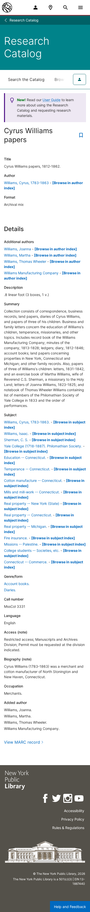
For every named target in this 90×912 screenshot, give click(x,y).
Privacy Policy (72, 819)
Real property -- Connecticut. (28, 515)
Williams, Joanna (17, 249)
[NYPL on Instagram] (68, 799)
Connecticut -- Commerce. (26, 562)
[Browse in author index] (55, 249)
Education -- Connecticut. (25, 457)
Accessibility (74, 811)
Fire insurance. (16, 538)
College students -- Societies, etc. (32, 550)
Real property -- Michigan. (25, 526)
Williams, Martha (17, 255)
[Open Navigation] (80, 7)
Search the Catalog (26, 79)
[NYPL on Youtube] (79, 799)
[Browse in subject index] (54, 433)
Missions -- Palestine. (21, 544)
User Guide (51, 100)
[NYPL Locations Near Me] (50, 7)
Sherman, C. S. (16, 440)
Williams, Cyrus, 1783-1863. (27, 422)
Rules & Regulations (68, 828)
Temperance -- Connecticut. (27, 469)
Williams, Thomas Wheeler (25, 261)
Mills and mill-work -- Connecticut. (32, 492)
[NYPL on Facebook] (45, 799)
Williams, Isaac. (16, 433)
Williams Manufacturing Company (31, 273)
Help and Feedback (70, 907)
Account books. (17, 584)
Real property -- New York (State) (31, 503)
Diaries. (10, 590)
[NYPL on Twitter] (57, 799)
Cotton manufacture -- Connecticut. (33, 480)
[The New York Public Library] (7, 7)
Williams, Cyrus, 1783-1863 (26, 183)
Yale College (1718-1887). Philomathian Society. (43, 446)
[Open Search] (65, 7)
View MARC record (22, 742)
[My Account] (35, 7)
